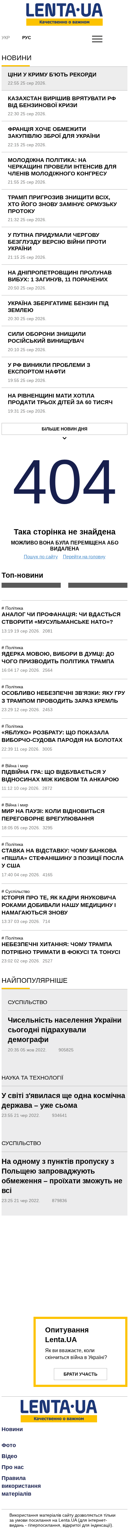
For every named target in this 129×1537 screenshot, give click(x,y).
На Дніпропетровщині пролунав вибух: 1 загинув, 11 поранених (60, 276)
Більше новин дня (64, 428)
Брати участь (80, 1374)
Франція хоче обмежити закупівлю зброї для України (54, 132)
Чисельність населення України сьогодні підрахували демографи (64, 1030)
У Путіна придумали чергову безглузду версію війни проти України (57, 242)
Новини (12, 1429)
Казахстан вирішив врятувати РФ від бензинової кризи (62, 101)
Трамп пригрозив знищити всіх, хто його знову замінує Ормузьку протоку (62, 204)
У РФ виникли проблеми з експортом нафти (49, 368)
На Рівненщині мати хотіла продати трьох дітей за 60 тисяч (60, 399)
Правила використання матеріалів (21, 1486)
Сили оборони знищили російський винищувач (47, 337)
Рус (26, 37)
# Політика (12, 608)
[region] (64, 1263)
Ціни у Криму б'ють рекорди (52, 74)
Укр (6, 37)
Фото (9, 1445)
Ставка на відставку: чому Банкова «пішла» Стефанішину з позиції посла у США (63, 858)
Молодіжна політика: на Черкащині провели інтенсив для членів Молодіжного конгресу (62, 167)
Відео (9, 1456)
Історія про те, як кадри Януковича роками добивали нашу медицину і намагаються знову (59, 905)
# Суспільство (16, 891)
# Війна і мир (15, 765)
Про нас (13, 1467)
